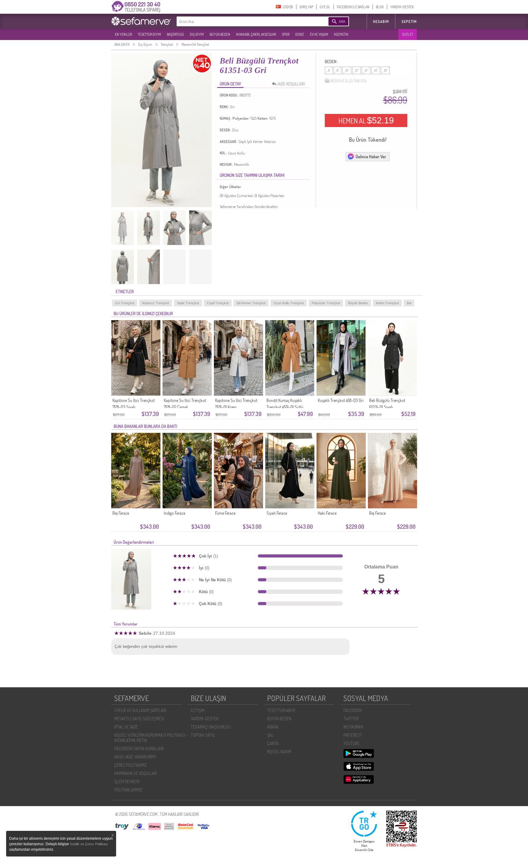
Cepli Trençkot (218, 303)
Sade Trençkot (188, 303)
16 (375, 70)
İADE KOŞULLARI (291, 83)
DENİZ (299, 34)
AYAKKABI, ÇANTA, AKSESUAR (256, 34)
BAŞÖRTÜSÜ (175, 34)
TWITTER (350, 718)
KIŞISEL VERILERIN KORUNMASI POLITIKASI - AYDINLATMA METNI (151, 737)
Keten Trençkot (387, 303)
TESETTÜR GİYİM (149, 34)
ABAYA (272, 726)
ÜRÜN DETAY (230, 83)
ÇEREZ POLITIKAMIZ (130, 765)
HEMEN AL (366, 120)
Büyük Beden (358, 303)
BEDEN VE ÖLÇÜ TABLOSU (348, 81)
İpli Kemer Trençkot (251, 303)
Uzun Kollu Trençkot (288, 303)
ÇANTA (273, 743)
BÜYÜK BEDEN (220, 34)
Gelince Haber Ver (371, 156)
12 (356, 70)
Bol (409, 303)
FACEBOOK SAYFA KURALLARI (139, 748)
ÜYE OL (325, 7)
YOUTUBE (351, 743)
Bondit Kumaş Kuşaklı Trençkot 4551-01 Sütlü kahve (284, 407)
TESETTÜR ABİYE (281, 710)
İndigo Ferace (174, 513)
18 (385, 70)
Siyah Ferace (276, 513)
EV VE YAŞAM (319, 34)
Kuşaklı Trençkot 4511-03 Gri (341, 400)
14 (366, 70)
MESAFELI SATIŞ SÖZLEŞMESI (139, 718)
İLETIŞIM (197, 710)
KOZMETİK (341, 34)
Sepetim (409, 21)
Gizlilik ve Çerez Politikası (89, 844)
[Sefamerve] (142, 21)
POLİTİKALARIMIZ (128, 789)
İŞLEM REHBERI (126, 781)
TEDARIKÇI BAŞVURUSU (211, 726)
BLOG (380, 7)
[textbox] (243, 21)
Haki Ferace (327, 513)
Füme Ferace (225, 513)
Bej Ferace (120, 513)
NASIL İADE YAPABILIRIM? (135, 756)
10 (346, 70)
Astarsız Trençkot (155, 303)
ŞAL (270, 735)
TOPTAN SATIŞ (203, 735)
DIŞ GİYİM (197, 34)
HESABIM (381, 21)
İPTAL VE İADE (126, 726)
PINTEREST (352, 735)
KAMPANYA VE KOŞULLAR (135, 773)
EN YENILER (123, 34)
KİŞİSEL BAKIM (279, 751)
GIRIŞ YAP (306, 7)
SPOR (285, 34)
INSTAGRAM (353, 726)
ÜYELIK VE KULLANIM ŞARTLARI (140, 710)
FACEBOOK (352, 710)
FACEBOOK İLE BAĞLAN (353, 7)
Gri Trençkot (124, 303)
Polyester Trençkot (326, 303)
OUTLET (407, 34)
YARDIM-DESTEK (402, 7)
